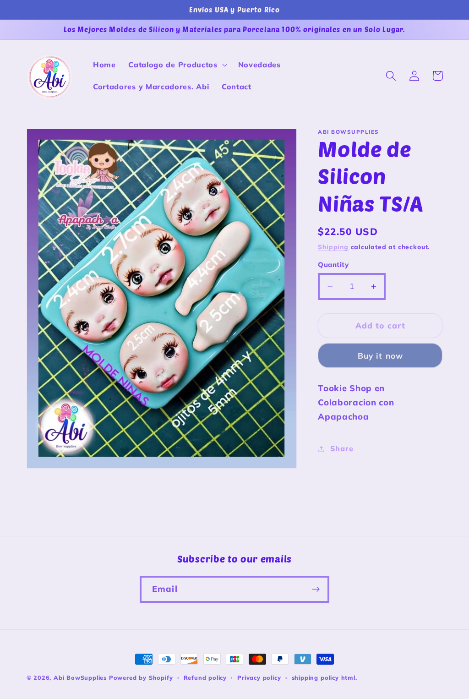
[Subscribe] (315, 589)
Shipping (333, 247)
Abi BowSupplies (80, 677)
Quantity (333, 264)
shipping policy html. (324, 677)
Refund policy (205, 677)
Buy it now (381, 355)
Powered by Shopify (141, 677)
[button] (176, 65)
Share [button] (341, 448)
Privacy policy (259, 677)
